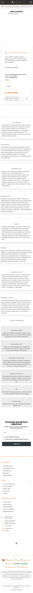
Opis (6, 53)
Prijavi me (16, 444)
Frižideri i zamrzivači (26, 6)
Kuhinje (17, 6)
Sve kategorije (9, 6)
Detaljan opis (13, 53)
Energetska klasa (23, 53)
